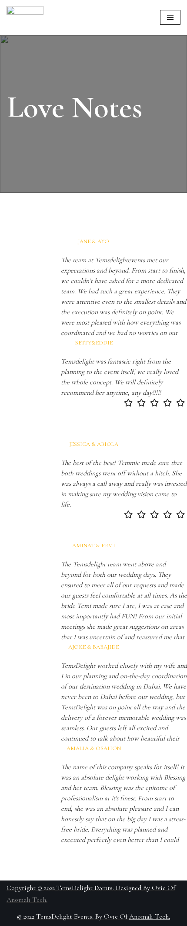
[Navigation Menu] (170, 17)
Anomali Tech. (27, 899)
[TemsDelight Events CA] (25, 17)
